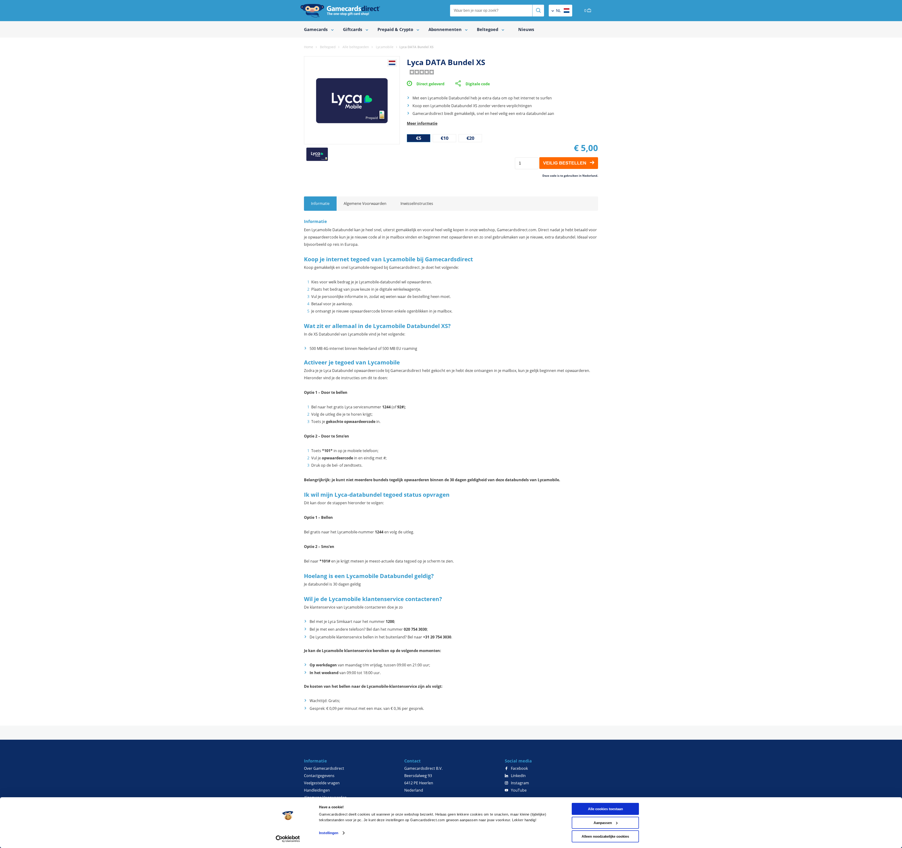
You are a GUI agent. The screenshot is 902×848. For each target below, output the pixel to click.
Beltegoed (328, 47)
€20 (470, 138)
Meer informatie (422, 123)
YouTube (518, 790)
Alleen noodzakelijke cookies (605, 836)
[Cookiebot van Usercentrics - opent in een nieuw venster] (287, 838)
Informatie (320, 203)
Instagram (519, 782)
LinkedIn (518, 775)
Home (308, 47)
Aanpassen (603, 823)
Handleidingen (317, 790)
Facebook (519, 768)
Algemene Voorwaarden (365, 203)
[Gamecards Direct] (340, 10)
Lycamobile (384, 47)
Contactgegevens (319, 775)
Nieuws (526, 29)
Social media (518, 761)
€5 (418, 138)
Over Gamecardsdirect (324, 768)
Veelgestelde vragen (322, 782)
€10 (444, 138)
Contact (412, 761)
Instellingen (328, 833)
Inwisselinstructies (416, 203)
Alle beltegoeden (355, 47)
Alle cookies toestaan (605, 809)
